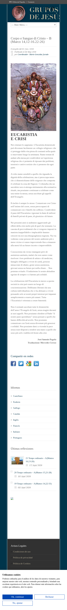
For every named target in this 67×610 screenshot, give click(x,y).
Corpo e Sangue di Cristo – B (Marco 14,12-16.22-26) (31, 40)
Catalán (16, 414)
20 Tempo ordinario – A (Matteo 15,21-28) (33, 472)
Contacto (31, 2)
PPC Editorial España (17, 2)
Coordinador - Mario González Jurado (33, 54)
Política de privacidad (23, 557)
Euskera (16, 402)
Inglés (16, 420)
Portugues (17, 438)
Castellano (18, 396)
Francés (16, 426)
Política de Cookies (21, 563)
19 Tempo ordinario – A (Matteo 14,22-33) (33, 483)
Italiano (16, 432)
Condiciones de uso (22, 551)
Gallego (16, 408)
